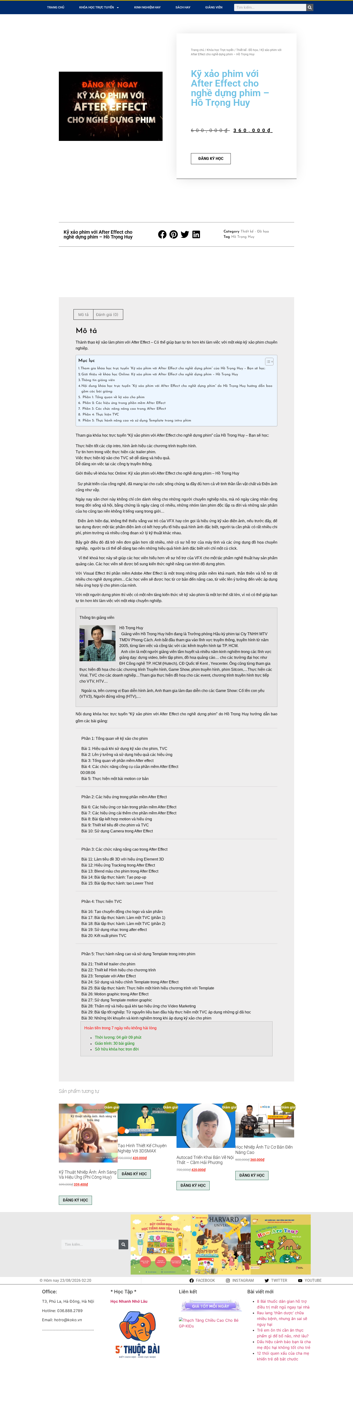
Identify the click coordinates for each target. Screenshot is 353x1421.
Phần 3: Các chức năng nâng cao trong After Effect (123, 409)
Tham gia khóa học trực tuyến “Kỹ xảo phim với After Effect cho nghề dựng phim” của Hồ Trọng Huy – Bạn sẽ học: (173, 368)
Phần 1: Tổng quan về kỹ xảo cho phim (113, 397)
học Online (117, 473)
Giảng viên (213, 7)
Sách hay (183, 7)
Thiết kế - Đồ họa (247, 50)
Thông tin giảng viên (98, 380)
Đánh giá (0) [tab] (107, 314)
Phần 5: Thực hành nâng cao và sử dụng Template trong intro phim (136, 420)
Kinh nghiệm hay (147, 7)
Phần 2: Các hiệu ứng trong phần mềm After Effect (123, 403)
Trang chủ (55, 7)
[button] (162, 234)
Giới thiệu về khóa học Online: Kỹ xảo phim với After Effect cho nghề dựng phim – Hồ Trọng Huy (159, 374)
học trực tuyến (114, 435)
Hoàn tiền (92, 1028)
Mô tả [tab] (83, 314)
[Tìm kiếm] (309, 7)
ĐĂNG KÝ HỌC (210, 158)
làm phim (116, 342)
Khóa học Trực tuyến (96, 7)
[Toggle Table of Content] (267, 362)
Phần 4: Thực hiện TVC (100, 414)
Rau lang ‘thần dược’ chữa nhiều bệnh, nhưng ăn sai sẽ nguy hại (282, 1318)
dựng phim (215, 564)
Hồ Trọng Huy (242, 237)
